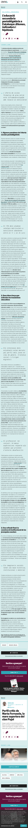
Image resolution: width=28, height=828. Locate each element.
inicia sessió (20, 676)
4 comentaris (14, 785)
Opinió (3, 7)
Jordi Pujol (20, 774)
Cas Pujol (4, 774)
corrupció (12, 774)
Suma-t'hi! (13, 672)
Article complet (14, 766)
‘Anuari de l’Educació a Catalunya (17, 52)
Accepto (23, 825)
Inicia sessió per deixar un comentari (14, 656)
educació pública (13, 645)
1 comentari (14, 652)
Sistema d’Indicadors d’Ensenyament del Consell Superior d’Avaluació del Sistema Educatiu (11, 57)
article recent (18, 463)
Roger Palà (11, 702)
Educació (4, 645)
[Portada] (4, 2)
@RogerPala (11, 707)
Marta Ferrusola (6, 778)
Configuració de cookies (7, 825)
